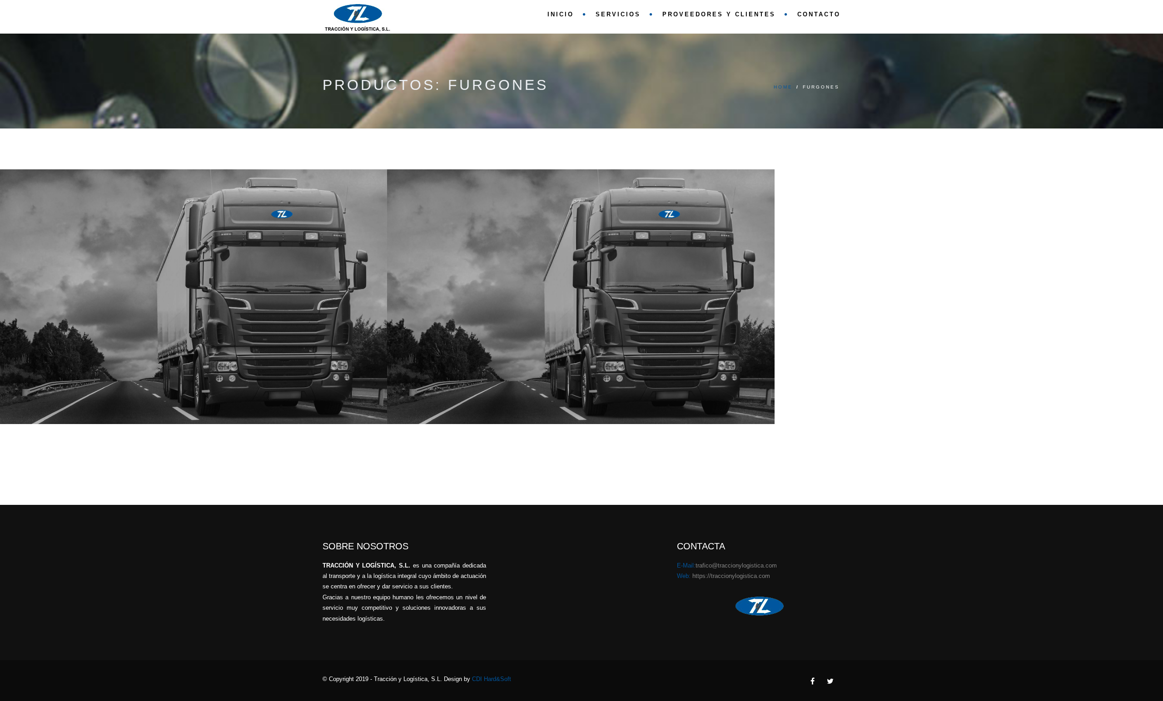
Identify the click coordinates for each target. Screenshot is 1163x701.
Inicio (560, 14)
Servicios (618, 14)
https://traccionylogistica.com (731, 576)
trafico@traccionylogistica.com (736, 565)
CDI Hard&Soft (491, 679)
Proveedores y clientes (718, 14)
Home (783, 86)
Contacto (818, 14)
